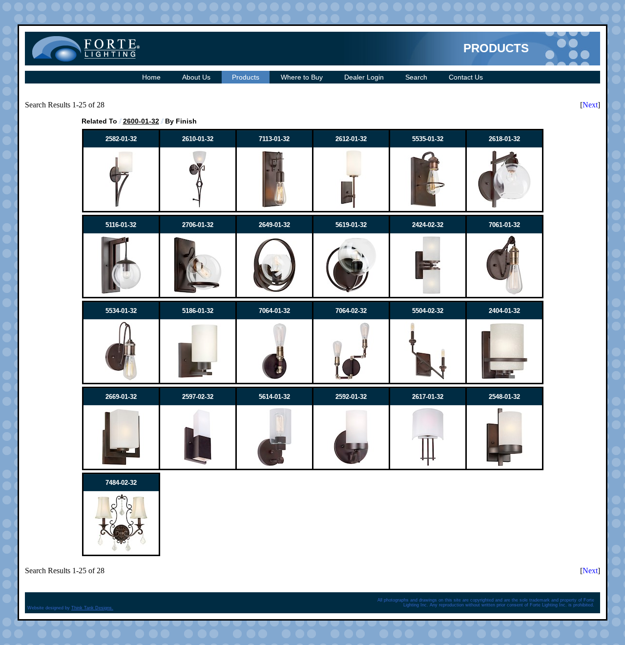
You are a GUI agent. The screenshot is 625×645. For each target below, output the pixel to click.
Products (245, 77)
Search (416, 77)
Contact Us (466, 77)
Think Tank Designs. (92, 607)
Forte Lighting (86, 49)
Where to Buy (302, 77)
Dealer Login (364, 77)
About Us (196, 77)
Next (590, 105)
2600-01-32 (141, 121)
